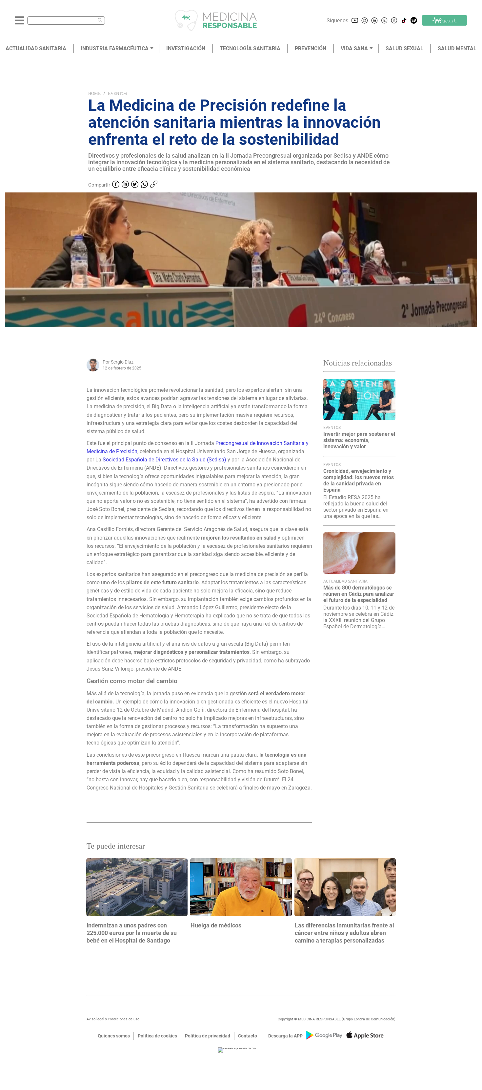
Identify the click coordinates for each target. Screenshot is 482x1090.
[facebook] (116, 185)
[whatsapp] (144, 185)
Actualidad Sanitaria (345, 581)
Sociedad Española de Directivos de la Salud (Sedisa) (165, 459)
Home (94, 93)
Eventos (117, 93)
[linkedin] (125, 185)
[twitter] (135, 185)
